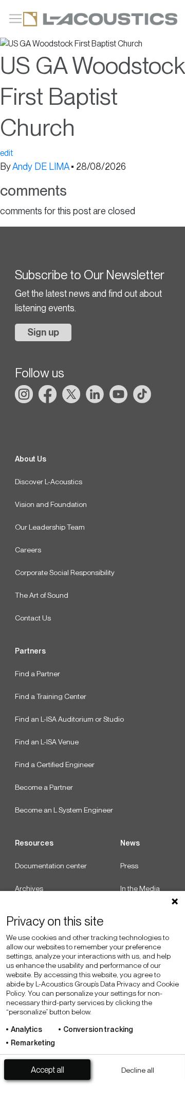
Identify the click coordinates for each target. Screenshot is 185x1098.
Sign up (43, 332)
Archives (29, 888)
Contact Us (33, 618)
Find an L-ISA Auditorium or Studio (69, 719)
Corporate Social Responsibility (65, 572)
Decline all (137, 1070)
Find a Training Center (50, 696)
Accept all (47, 1070)
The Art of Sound (41, 595)
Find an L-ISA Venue (47, 742)
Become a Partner (44, 787)
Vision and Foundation (51, 504)
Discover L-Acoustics (48, 482)
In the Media (140, 888)
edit (6, 153)
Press (129, 866)
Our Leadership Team (50, 527)
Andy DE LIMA (41, 166)
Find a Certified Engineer (55, 764)
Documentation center (51, 866)
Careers (28, 550)
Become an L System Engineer (64, 810)
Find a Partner (37, 674)
